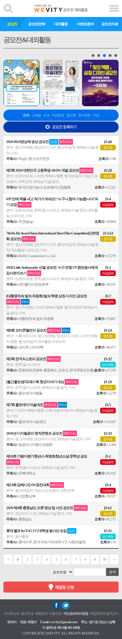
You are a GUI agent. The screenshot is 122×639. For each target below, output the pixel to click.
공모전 (12, 24)
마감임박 (58, 115)
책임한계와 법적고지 (104, 614)
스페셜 (36, 115)
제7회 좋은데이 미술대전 (36, 405)
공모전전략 (36, 24)
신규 (46, 115)
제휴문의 (41, 614)
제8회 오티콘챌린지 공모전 (38, 330)
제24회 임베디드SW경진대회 (34, 485)
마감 (96, 115)
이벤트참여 (85, 24)
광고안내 (27, 614)
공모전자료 (109, 24)
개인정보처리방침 (75, 614)
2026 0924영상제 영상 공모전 (39, 142)
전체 (26, 115)
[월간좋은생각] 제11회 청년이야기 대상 (42, 382)
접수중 (71, 115)
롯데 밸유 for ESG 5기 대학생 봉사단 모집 (40, 531)
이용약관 (55, 614)
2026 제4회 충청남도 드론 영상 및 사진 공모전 (46, 508)
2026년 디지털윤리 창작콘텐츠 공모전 (41, 433)
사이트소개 (11, 614)
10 (104, 559)
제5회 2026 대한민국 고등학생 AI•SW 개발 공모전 (49, 170)
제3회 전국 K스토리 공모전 (33, 359)
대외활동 (61, 24)
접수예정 (84, 115)
